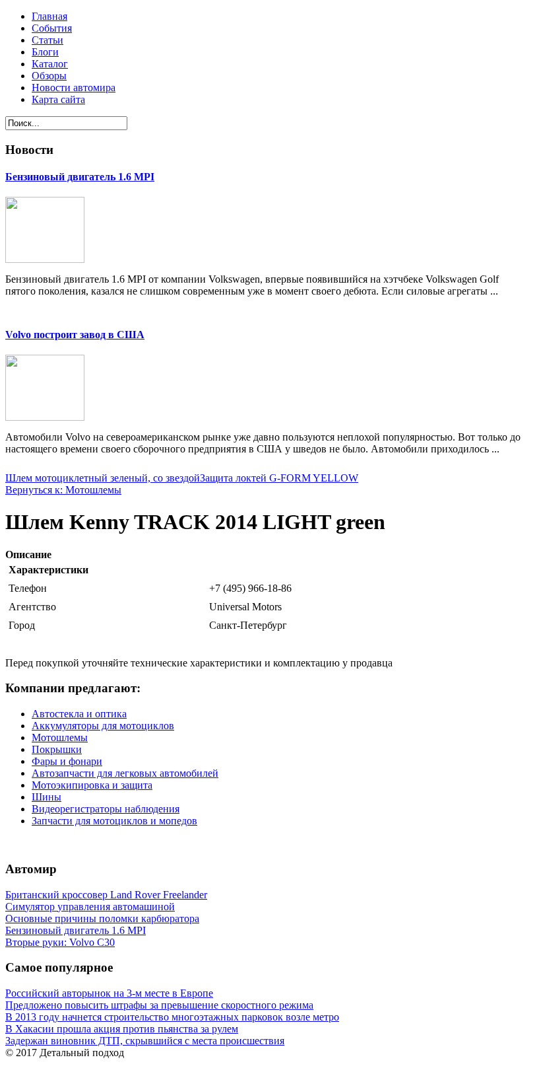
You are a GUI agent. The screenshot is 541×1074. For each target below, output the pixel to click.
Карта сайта (58, 99)
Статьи (47, 40)
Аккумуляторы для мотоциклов (103, 725)
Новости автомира (73, 87)
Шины (46, 797)
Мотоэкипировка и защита (92, 785)
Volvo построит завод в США (74, 334)
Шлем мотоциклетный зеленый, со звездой (102, 477)
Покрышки (57, 749)
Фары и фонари (67, 761)
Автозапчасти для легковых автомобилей (125, 773)
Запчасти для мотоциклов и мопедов (114, 820)
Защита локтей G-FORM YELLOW (279, 477)
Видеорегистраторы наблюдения (105, 808)
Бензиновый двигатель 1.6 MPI (79, 176)
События (52, 28)
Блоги (45, 51)
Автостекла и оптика (79, 713)
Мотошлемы (60, 737)
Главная (49, 16)
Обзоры (49, 75)
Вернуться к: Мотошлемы (63, 489)
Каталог (50, 63)
